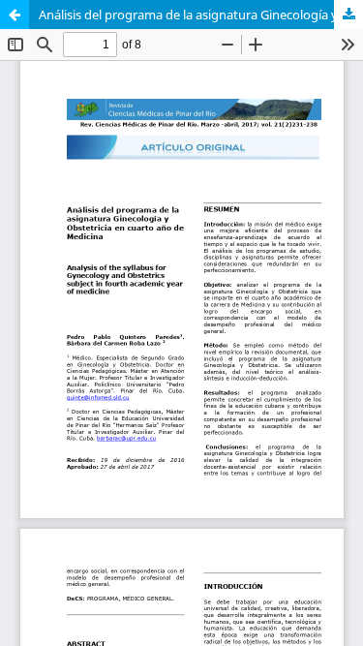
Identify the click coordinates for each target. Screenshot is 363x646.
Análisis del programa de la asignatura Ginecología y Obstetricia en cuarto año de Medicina (201, 14)
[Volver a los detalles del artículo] (14, 14)
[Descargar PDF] (348, 14)
